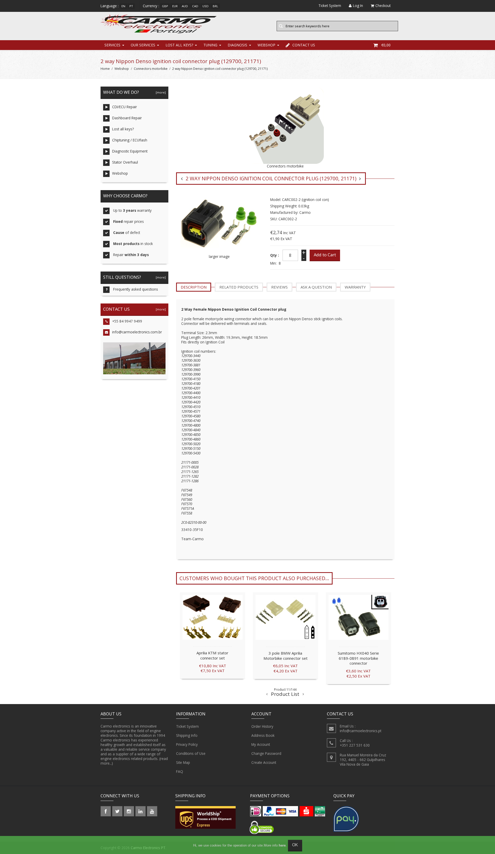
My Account (260, 744)
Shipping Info (186, 735)
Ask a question (316, 287)
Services (112, 45)
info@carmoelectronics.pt (360, 730)
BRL (215, 6)
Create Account (263, 762)
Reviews (279, 287)
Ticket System (187, 726)
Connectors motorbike (151, 68)
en (123, 6)
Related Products (238, 287)
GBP (165, 6)
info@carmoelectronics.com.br (137, 331)
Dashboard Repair (127, 117)
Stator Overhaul (125, 162)
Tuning (210, 45)
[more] (160, 92)
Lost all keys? (179, 45)
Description (194, 287)
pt (131, 6)
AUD (185, 6)
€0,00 (386, 45)
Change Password (266, 753)
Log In (358, 5)
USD (205, 6)
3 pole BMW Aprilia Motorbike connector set (285, 655)
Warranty (355, 287)
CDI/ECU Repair (124, 106)
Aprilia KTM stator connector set (212, 655)
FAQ (179, 771)
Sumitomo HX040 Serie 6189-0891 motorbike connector (358, 658)
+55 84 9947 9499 (127, 321)
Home (105, 68)
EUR (175, 6)
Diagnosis (237, 45)
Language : (110, 5)
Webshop (266, 45)
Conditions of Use (190, 753)
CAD (195, 6)
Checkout (383, 5)
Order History (262, 726)
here (282, 845)
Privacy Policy (187, 744)
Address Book (263, 735)
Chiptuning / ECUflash (129, 140)
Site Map (183, 762)
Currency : (151, 5)
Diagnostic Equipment (129, 151)
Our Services (143, 45)
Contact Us (303, 45)
